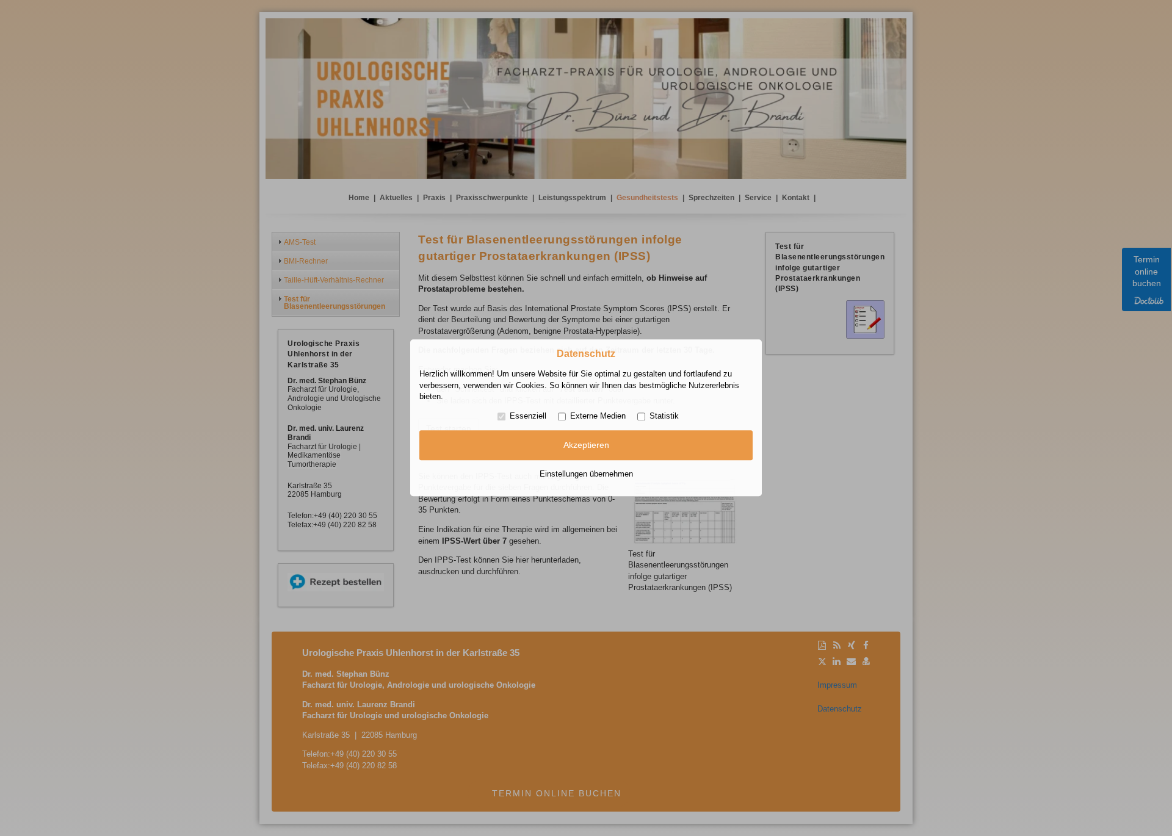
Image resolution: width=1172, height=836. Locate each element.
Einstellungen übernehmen (586, 473)
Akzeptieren (586, 445)
